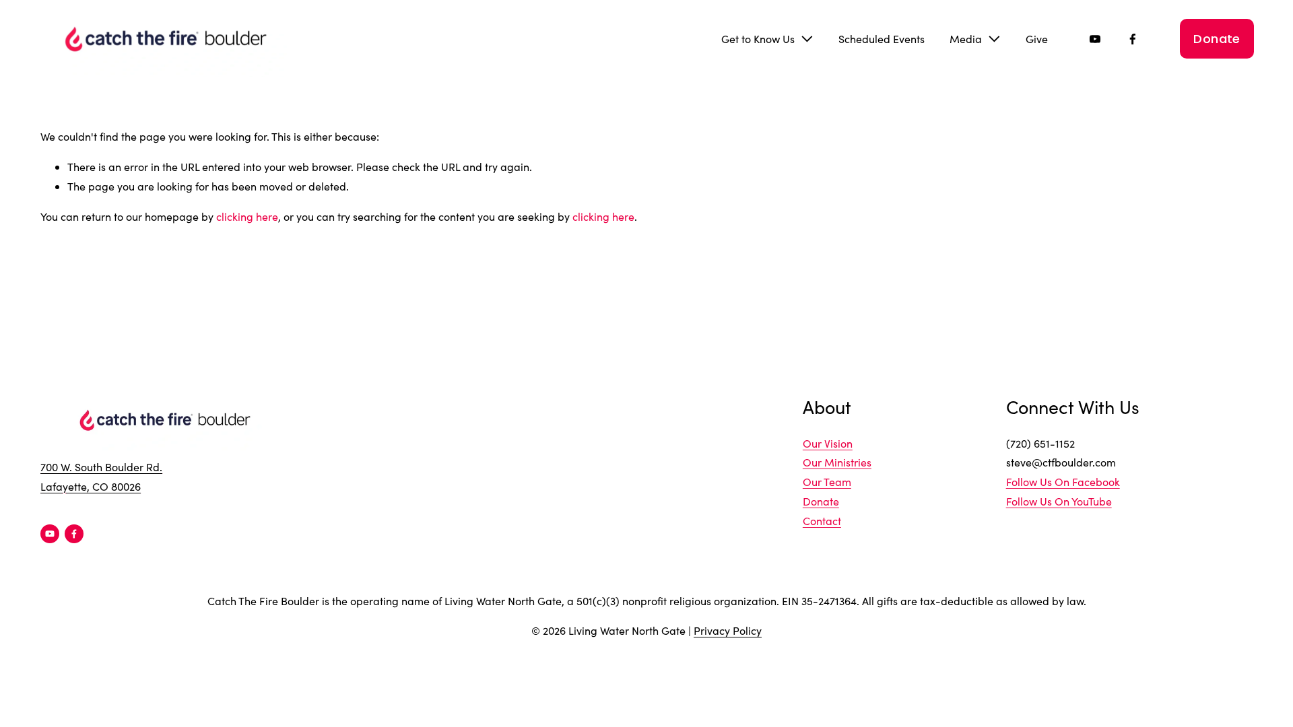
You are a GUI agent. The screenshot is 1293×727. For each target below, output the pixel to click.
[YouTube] (1095, 39)
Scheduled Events (881, 39)
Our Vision (828, 443)
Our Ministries (837, 462)
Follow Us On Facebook (1063, 482)
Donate (1216, 38)
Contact (822, 521)
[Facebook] (1132, 39)
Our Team (827, 482)
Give (1037, 39)
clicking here (247, 216)
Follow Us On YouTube (1059, 501)
